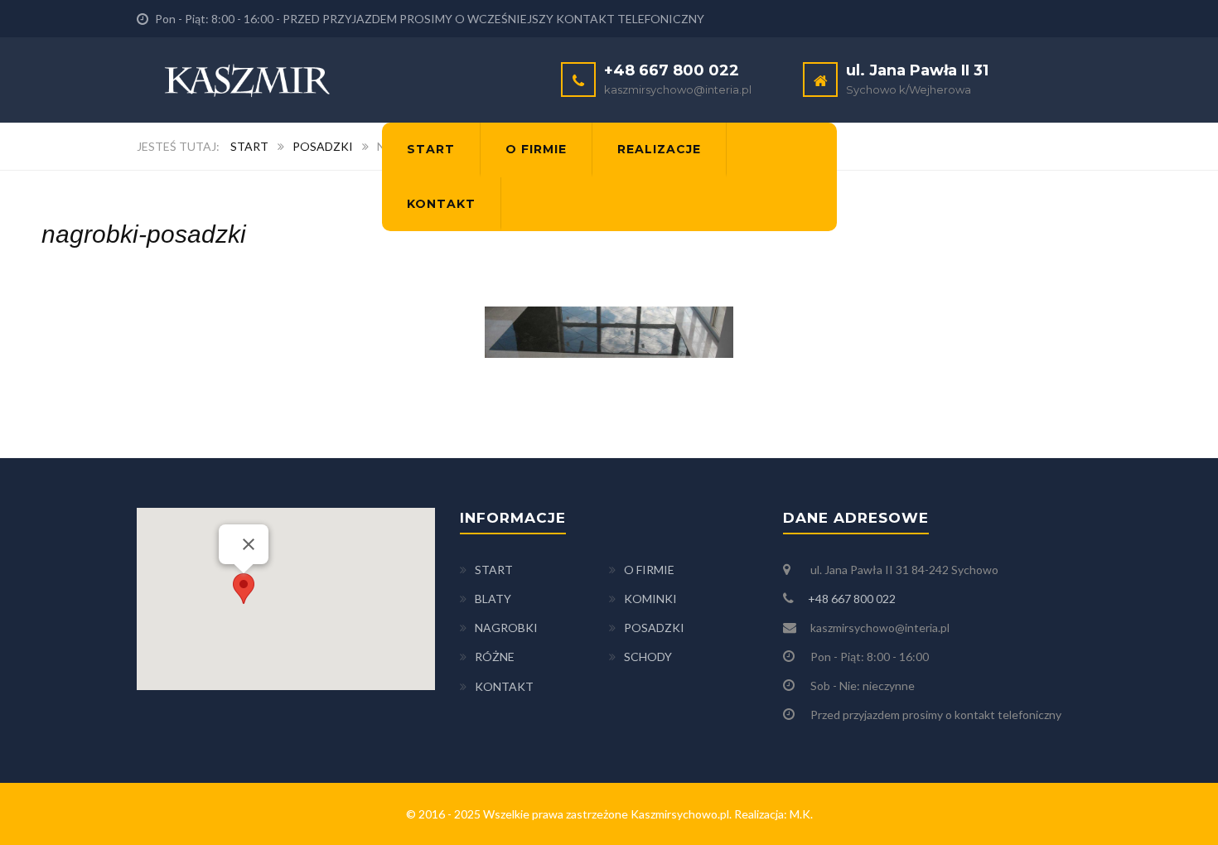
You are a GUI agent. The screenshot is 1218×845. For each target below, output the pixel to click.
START (494, 570)
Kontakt (441, 203)
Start (431, 149)
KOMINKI (650, 599)
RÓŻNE (495, 656)
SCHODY (648, 656)
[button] (243, 588)
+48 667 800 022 (852, 599)
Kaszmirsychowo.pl (680, 814)
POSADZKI (654, 627)
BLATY (493, 599)
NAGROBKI (506, 627)
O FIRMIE (649, 570)
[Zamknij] (248, 544)
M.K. (801, 814)
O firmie (536, 149)
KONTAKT (504, 686)
